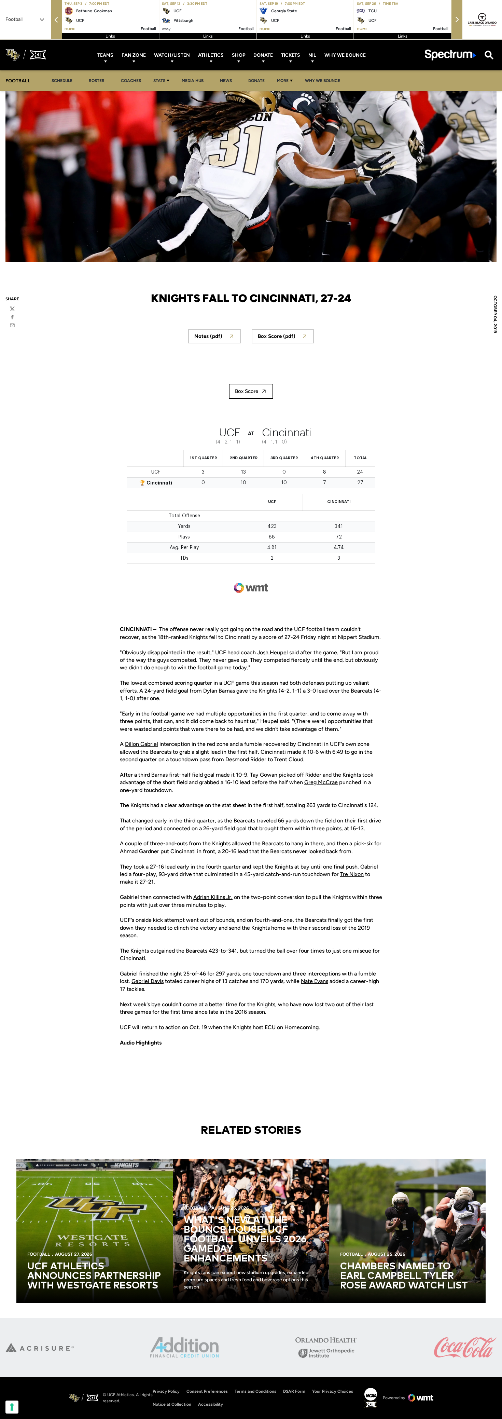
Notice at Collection (172, 1404)
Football (38, 1254)
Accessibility (210, 1404)
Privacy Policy (166, 1391)
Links (110, 36)
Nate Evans (314, 981)
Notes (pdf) (217, 338)
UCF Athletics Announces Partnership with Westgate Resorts (94, 1276)
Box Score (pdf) (286, 338)
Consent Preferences (207, 1391)
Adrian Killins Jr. (213, 897)
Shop (238, 55)
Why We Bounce (345, 55)
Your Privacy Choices (332, 1391)
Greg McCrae (321, 782)
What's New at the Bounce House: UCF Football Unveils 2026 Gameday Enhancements (245, 1240)
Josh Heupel (272, 652)
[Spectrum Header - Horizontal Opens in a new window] (450, 55)
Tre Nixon (352, 874)
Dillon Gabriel (141, 744)
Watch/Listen (172, 55)
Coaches (131, 80)
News (226, 80)
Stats (159, 80)
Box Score (246, 391)
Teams (105, 55)
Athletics (211, 55)
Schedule (62, 80)
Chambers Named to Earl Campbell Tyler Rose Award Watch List (404, 1276)
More (283, 80)
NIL (312, 55)
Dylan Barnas (219, 690)
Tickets (290, 55)
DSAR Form (294, 1391)
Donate (263, 55)
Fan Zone (134, 55)
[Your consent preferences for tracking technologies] (11, 1407)
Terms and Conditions (255, 1391)
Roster (96, 80)
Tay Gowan (263, 775)
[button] (56, 19)
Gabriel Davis (147, 981)
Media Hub (194, 80)
